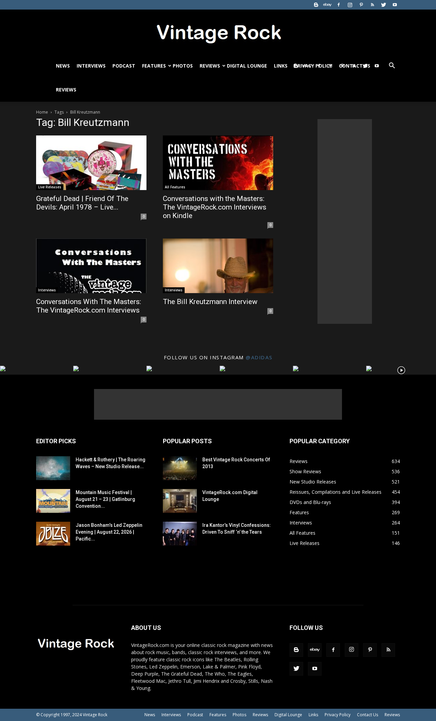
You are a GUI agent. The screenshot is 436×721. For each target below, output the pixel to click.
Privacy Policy (338, 715)
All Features (175, 187)
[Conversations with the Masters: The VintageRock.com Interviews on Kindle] (218, 162)
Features (154, 65)
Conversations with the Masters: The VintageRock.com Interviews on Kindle (214, 207)
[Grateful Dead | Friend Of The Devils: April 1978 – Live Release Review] (91, 162)
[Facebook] (338, 5)
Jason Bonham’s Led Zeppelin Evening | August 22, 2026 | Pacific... (109, 532)
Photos (183, 65)
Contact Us (367, 715)
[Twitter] (383, 5)
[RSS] (372, 5)
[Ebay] (327, 5)
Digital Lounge (247, 65)
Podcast (123, 65)
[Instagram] (350, 5)
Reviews (210, 65)
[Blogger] (316, 5)
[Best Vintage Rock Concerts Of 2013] (180, 468)
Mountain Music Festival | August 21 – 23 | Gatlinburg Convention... (105, 499)
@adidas (259, 357)
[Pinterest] (361, 5)
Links (280, 65)
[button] (392, 66)
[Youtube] (395, 5)
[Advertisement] (344, 221)
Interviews (91, 65)
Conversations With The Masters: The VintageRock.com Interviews (88, 306)
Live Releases (49, 187)
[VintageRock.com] (218, 32)
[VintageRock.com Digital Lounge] (180, 501)
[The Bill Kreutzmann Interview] (218, 266)
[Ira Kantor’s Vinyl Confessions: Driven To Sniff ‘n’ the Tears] (180, 534)
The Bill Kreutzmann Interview (210, 302)
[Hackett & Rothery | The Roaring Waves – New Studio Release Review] (53, 468)
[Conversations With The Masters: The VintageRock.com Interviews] (91, 266)
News (63, 65)
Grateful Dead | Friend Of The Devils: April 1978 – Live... (82, 202)
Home (42, 112)
